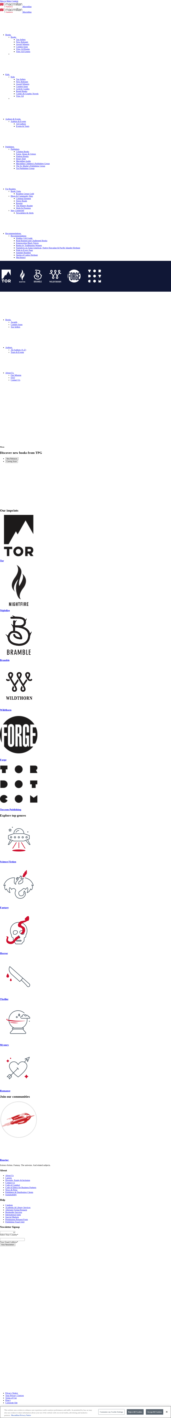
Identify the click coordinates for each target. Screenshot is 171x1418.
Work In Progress (23, 208)
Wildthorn (5, 710)
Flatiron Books (22, 156)
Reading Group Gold (25, 194)
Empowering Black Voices (27, 243)
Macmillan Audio (23, 161)
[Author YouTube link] (20, 403)
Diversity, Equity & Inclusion (17, 1180)
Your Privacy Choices (14, 1395)
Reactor (19, 203)
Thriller (4, 999)
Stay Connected (17, 210)
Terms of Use (11, 1398)
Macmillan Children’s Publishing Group (33, 163)
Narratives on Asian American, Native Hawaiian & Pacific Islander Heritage (48, 248)
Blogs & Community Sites (22, 196)
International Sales (13, 1215)
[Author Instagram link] (20, 1286)
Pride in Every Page (24, 250)
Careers (8, 1178)
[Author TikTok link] (20, 423)
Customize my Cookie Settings (111, 1412)
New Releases (22, 42)
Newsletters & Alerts (25, 213)
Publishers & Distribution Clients (19, 1192)
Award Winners (22, 44)
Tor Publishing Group (25, 168)
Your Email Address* (9, 1242)
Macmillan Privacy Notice (21, 1415)
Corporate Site (11, 1403)
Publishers (10, 147)
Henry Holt (21, 159)
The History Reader (24, 206)
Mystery (4, 1045)
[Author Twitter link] (20, 1388)
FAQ (13, 377)
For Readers (10, 189)
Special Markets (12, 1217)
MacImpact (21, 257)
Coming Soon (22, 47)
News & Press (11, 1190)
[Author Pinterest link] (20, 1347)
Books (8, 35)
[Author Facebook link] (20, 1327)
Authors (9, 347)
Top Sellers (21, 39)
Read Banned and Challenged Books (31, 241)
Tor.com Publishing (10, 809)
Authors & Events (13, 119)
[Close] (167, 1412)
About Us (9, 373)
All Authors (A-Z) (18, 350)
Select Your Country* (9, 1235)
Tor (2, 560)
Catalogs (9, 1205)
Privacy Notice (11, 1393)
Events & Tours (22, 126)
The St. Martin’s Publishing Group (30, 166)
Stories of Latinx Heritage (27, 255)
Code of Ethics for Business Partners (20, 1187)
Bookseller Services (13, 1212)
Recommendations (13, 233)
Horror (4, 953)
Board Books (21, 91)
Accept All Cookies (154, 1412)
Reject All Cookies (135, 1412)
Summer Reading (23, 253)
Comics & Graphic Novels (27, 94)
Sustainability (11, 1195)
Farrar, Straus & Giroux (26, 154)
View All (20, 96)
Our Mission (16, 375)
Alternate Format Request (16, 1210)
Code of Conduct (12, 1185)
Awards (14, 322)
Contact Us (15, 380)
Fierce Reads (21, 201)
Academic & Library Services (17, 1207)
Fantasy (4, 907)
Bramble (4, 660)
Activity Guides (22, 89)
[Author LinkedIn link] (20, 1306)
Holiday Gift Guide (24, 238)
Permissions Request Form (16, 1219)
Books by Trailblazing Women (29, 245)
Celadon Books (22, 151)
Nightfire (5, 610)
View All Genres (23, 51)
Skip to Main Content (9, 1)
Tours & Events (17, 352)
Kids (7, 74)
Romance (5, 1090)
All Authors (21, 124)
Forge (3, 759)
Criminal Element (23, 198)
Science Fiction (8, 861)
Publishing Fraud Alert (14, 1222)
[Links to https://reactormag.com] (18, 1137)
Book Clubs (16, 191)
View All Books (23, 49)
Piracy (8, 1400)
